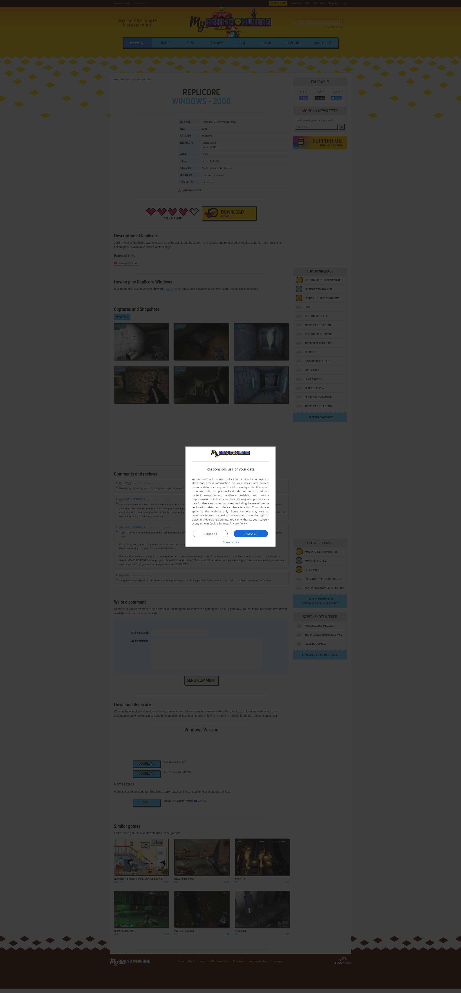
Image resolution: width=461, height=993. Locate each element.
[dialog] (230, 496)
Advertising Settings (215, 519)
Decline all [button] (210, 533)
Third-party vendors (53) (225, 499)
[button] (230, 542)
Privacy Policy (238, 523)
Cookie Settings (218, 523)
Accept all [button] (251, 533)
